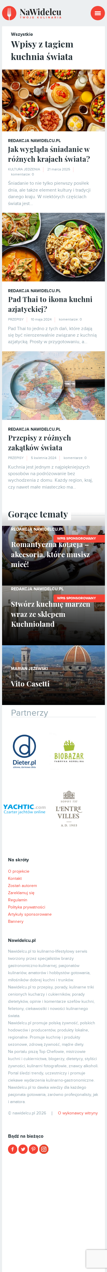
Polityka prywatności (26, 907)
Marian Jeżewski (29, 668)
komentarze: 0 (22, 174)
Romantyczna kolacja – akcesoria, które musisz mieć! (50, 554)
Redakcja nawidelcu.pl (34, 140)
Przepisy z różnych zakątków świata (39, 442)
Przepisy (16, 319)
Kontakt (15, 878)
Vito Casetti (30, 683)
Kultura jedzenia (24, 169)
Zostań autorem (22, 885)
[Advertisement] (53, 1212)
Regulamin (17, 900)
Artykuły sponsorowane (30, 914)
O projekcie (18, 871)
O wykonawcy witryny (78, 1113)
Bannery (15, 921)
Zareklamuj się (21, 892)
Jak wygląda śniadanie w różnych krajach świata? (49, 154)
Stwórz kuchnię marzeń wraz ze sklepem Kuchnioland (50, 614)
